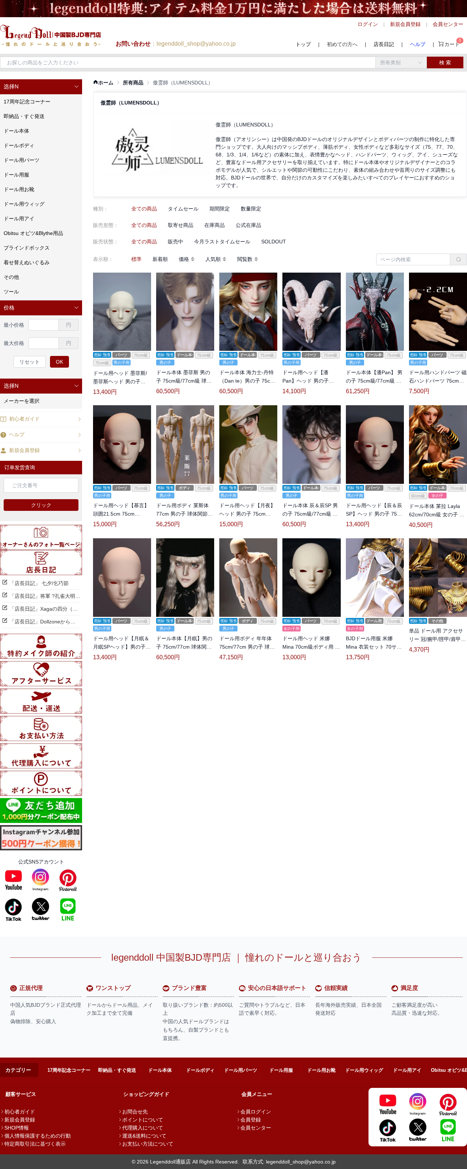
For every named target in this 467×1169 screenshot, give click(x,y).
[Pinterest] (67, 880)
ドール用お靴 (321, 1070)
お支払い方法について (147, 1144)
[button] (41, 86)
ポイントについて (142, 1120)
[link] (103, 83)
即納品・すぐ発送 (117, 1070)
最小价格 (14, 325)
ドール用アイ (407, 1070)
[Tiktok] (13, 909)
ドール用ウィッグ (364, 1070)
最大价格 (14, 343)
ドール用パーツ (240, 1070)
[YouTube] (13, 880)
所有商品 (133, 83)
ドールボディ (200, 1070)
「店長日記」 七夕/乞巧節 (39, 583)
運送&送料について (144, 1136)
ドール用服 (281, 1070)
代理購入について (142, 1128)
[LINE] (67, 909)
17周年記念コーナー (68, 1070)
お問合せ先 (135, 1112)
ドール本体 (160, 1070)
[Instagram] (40, 880)
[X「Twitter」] (40, 909)
